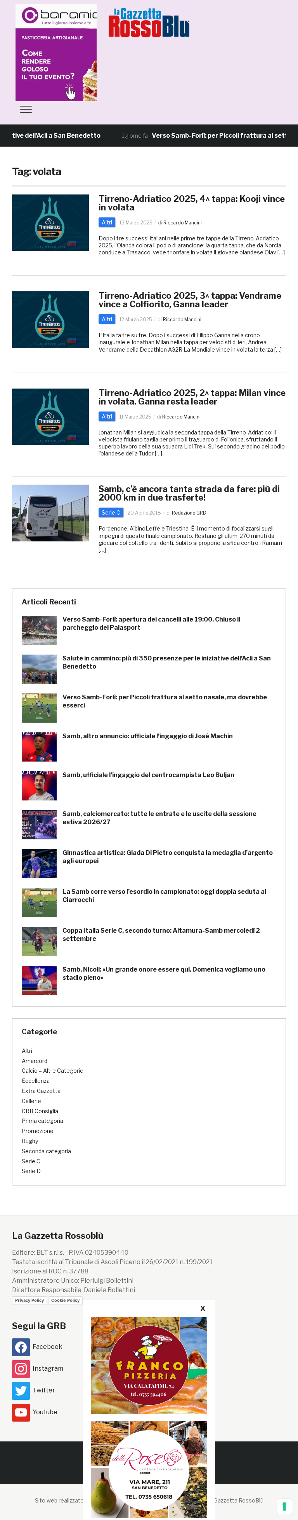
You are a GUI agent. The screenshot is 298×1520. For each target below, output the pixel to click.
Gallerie (31, 1101)
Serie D (31, 1171)
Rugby (30, 1141)
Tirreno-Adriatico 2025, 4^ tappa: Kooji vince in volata (192, 203)
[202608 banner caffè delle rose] (149, 1469)
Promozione (38, 1131)
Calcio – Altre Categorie (52, 1070)
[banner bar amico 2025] (74, 52)
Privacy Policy (29, 1300)
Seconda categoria (46, 1151)
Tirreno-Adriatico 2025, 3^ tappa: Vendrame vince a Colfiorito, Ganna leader (190, 300)
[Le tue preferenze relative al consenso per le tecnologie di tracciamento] (284, 1506)
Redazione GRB (189, 513)
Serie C (111, 512)
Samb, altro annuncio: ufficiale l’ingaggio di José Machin (147, 736)
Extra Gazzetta (41, 1090)
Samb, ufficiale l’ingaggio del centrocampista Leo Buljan (148, 775)
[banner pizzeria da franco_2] (149, 1365)
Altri (107, 222)
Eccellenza (36, 1080)
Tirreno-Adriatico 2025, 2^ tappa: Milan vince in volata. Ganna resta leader (192, 397)
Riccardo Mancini (182, 223)
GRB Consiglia (40, 1111)
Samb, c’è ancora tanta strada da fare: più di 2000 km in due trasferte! (189, 493)
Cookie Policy (65, 1300)
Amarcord (34, 1061)
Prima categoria (42, 1120)
